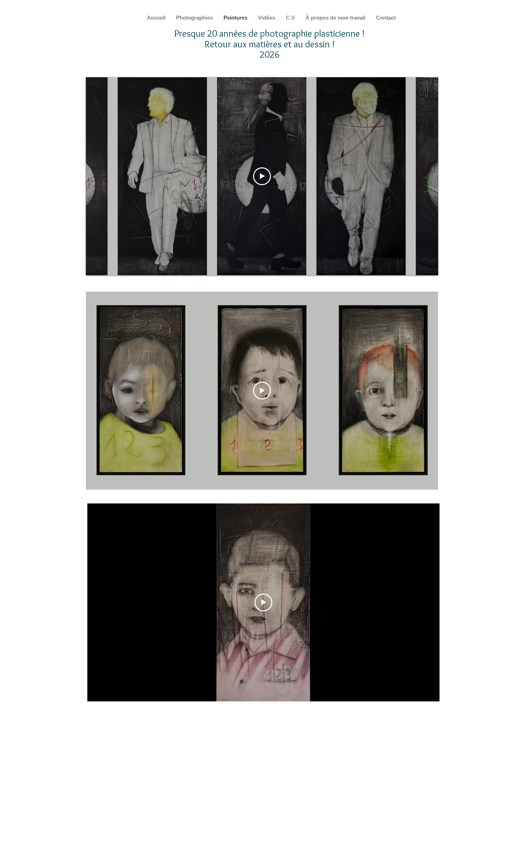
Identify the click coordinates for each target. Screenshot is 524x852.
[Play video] (262, 176)
